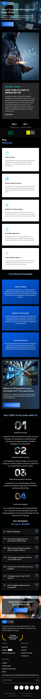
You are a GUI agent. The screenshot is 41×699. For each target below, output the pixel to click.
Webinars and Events (9, 669)
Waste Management (8, 653)
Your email (7, 680)
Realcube (5, 647)
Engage (7, 650)
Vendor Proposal (26, 653)
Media (4, 672)
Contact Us (25, 656)
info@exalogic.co (27, 696)
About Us (24, 647)
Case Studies (6, 666)
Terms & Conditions (26, 693)
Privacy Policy (13, 696)
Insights (4, 663)
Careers (23, 650)
